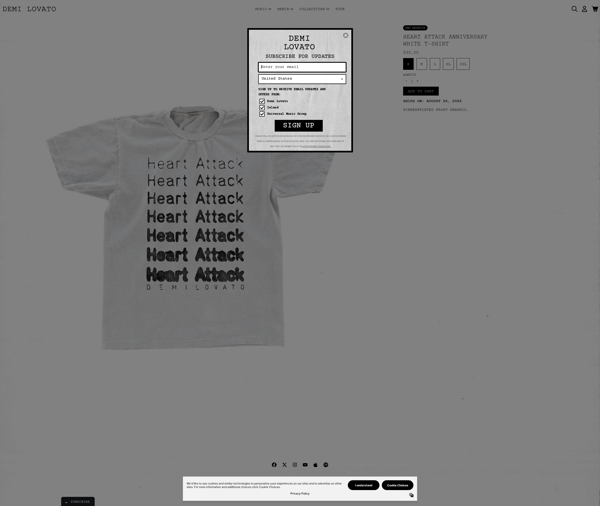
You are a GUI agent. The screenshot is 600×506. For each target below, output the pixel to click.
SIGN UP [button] (298, 126)
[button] (346, 35)
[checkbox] (302, 101)
